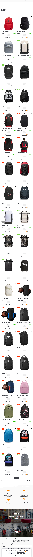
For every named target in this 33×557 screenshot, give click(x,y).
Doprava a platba (7, 542)
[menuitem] (14, 3)
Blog (11, 548)
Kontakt (2, 0)
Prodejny (7, 0)
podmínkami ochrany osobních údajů (26, 548)
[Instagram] (1, 546)
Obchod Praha (12, 544)
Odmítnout (12, 553)
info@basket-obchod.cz (4, 541)
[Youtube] (3, 546)
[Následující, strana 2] (29, 480)
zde (25, 551)
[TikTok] (4, 546)
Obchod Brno (12, 546)
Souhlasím (21, 553)
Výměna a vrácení (7, 545)
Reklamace (7, 546)
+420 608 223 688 (3, 544)
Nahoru (1, 480)
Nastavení (16, 555)
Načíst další (16, 477)
